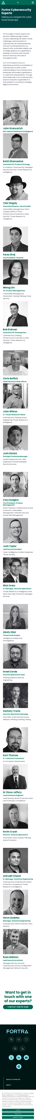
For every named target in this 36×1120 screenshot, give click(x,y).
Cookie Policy (9, 1095)
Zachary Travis (11, 711)
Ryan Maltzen (10, 957)
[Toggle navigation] (33, 3)
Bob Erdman (10, 329)
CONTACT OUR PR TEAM (18, 1007)
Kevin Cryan (10, 831)
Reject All (18, 1114)
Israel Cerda (10, 671)
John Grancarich (13, 128)
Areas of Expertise (13, 1079)
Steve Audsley (11, 917)
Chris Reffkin (10, 378)
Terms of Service (23, 1095)
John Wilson (10, 411)
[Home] (4, 2)
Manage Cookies (18, 1117)
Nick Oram (9, 585)
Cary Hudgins (11, 499)
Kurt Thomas (10, 755)
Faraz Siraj (9, 254)
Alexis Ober (9, 632)
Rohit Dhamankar (13, 161)
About (8, 1085)
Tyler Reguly (10, 203)
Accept (18, 1110)
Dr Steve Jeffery (12, 792)
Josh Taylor (10, 546)
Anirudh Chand (12, 875)
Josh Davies (10, 453)
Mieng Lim (9, 287)
